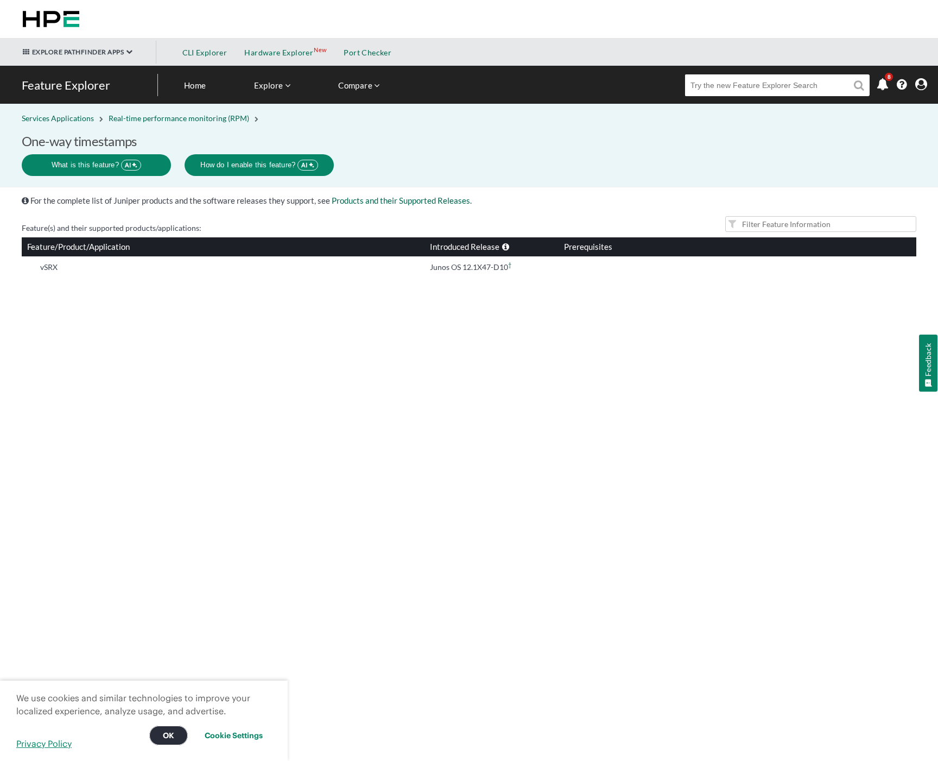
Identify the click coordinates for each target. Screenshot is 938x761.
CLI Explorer (204, 52)
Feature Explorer (66, 85)
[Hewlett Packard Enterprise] (48, 19)
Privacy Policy (44, 743)
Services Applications (58, 118)
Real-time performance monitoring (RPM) (179, 118)
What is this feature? (91, 165)
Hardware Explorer (278, 52)
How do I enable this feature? (253, 165)
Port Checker (367, 52)
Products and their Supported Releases (401, 200)
